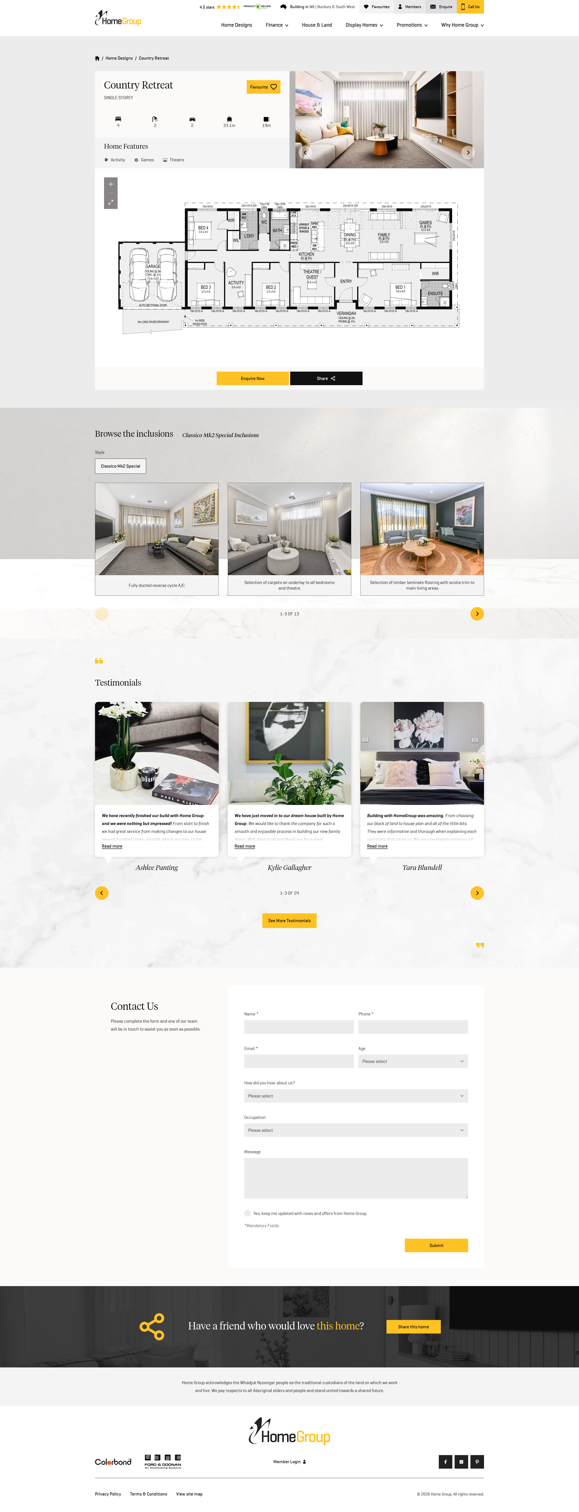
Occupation (255, 1117)
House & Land (317, 25)
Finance (274, 25)
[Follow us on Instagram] (461, 1462)
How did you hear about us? (269, 1082)
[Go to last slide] (305, 152)
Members (413, 6)
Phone (364, 1014)
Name (249, 1014)
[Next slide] (468, 152)
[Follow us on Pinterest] (477, 1462)
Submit (437, 1245)
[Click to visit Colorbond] (113, 1461)
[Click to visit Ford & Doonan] (163, 1462)
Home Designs (236, 25)
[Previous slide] (102, 614)
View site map (189, 1494)
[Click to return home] (97, 58)
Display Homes (361, 25)
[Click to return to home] (118, 18)
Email (249, 1048)
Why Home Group (459, 25)
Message (252, 1151)
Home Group (441, 1494)
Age (361, 1048)
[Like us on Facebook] (445, 1462)
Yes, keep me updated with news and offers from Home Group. (310, 1213)
